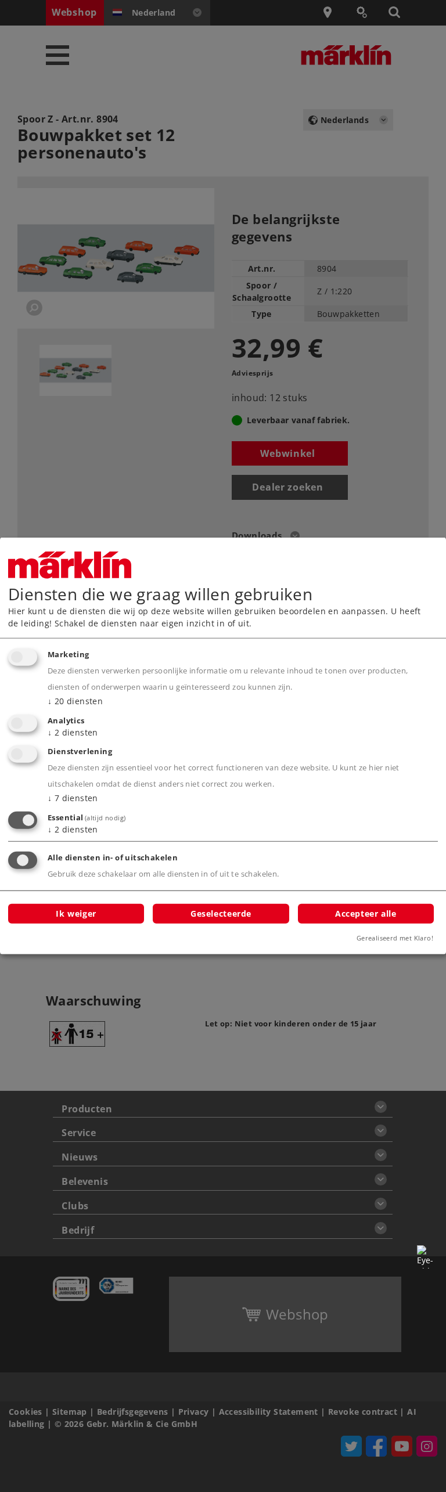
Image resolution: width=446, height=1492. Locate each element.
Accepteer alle (366, 912)
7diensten (73, 797)
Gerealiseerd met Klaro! (395, 938)
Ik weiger (76, 912)
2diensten (73, 731)
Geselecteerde (220, 912)
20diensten (75, 701)
